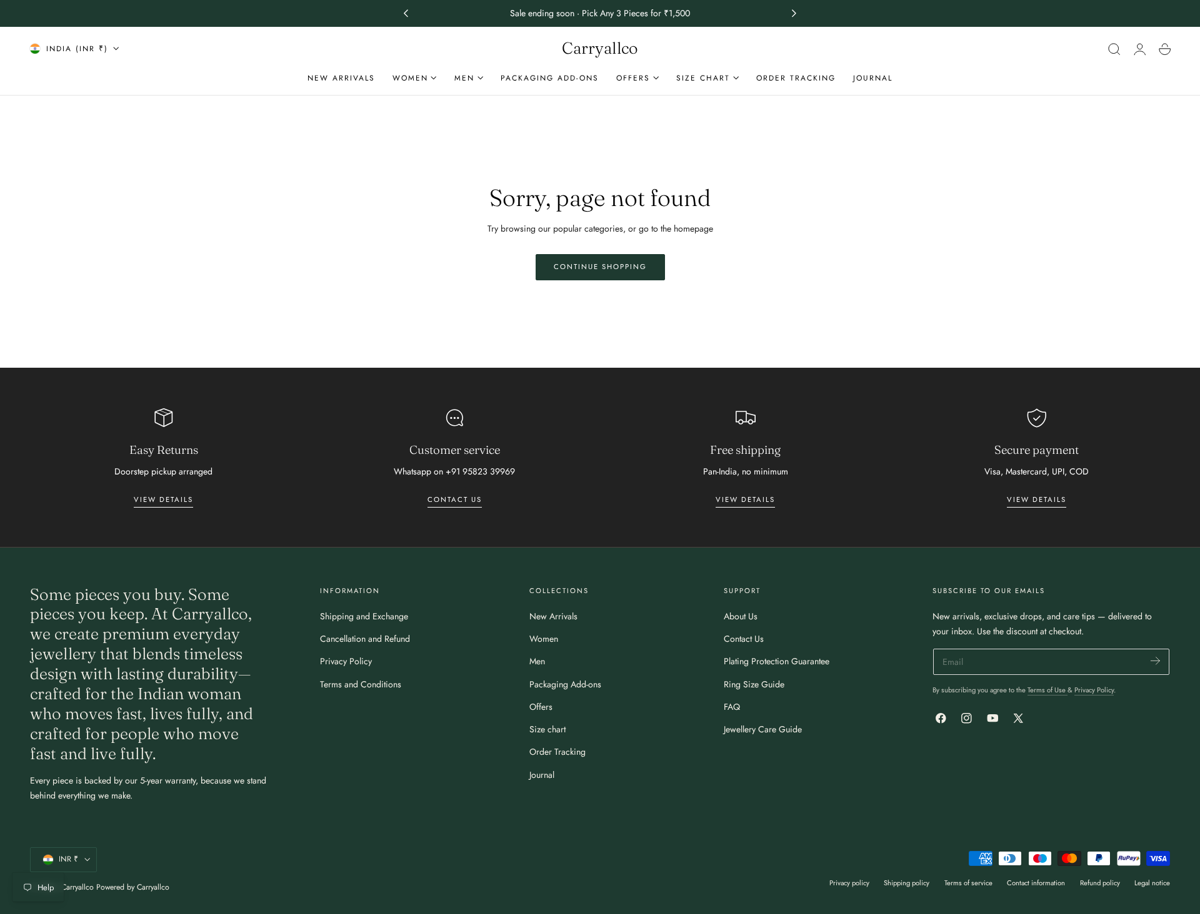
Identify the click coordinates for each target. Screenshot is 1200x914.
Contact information (1036, 883)
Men (537, 661)
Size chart (547, 729)
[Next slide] (794, 14)
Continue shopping (600, 267)
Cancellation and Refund (365, 638)
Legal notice (1152, 883)
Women (543, 638)
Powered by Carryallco (132, 887)
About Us (741, 616)
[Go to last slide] (405, 14)
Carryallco (77, 887)
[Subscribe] (1155, 661)
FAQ (732, 706)
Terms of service (968, 883)
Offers (540, 706)
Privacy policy (849, 883)
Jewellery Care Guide (763, 729)
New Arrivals (553, 616)
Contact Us (744, 638)
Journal (541, 775)
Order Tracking (557, 751)
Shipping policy (906, 883)
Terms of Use (1048, 690)
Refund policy (1100, 883)
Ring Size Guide (754, 684)
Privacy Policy (346, 661)
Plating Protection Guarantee (776, 661)
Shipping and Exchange (364, 616)
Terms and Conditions (360, 684)
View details (163, 499)
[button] (1114, 48)
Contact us (455, 499)
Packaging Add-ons (565, 684)
